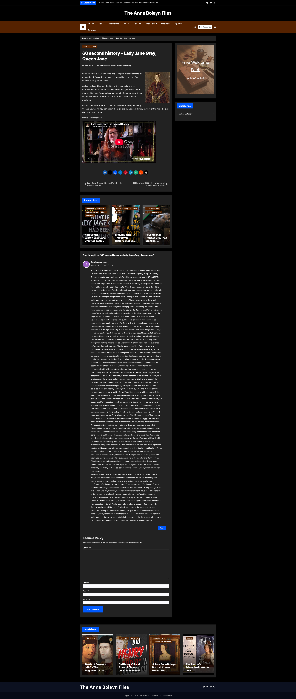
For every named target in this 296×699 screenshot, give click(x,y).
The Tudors (90, 638)
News (118, 212)
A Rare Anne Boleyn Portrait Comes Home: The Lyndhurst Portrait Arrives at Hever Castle (164, 672)
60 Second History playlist (138, 109)
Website (86, 599)
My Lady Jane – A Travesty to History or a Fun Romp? (125, 239)
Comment (87, 548)
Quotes (178, 24)
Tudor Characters (153, 212)
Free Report (151, 24)
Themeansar (166, 695)
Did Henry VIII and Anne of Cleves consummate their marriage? (130, 669)
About (91, 24)
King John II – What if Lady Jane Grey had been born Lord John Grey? (95, 240)
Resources (166, 24)
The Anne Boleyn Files (148, 13)
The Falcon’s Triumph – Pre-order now (198, 667)
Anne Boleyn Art (159, 638)
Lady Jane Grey (89, 47)
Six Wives (134, 638)
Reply (162, 528)
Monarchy (90, 216)
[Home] (83, 27)
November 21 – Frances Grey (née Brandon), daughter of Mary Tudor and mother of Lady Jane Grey (156, 242)
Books (102, 24)
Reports (138, 24)
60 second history (109, 65)
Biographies (113, 24)
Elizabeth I (101, 209)
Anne (126, 24)
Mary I (103, 212)
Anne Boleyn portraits (162, 642)
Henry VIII (124, 638)
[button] (215, 27)
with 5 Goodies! (195, 78)
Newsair (155, 695)
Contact (92, 30)
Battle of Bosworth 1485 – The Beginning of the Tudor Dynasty (96, 669)
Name (86, 583)
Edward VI (90, 209)
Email (86, 591)
